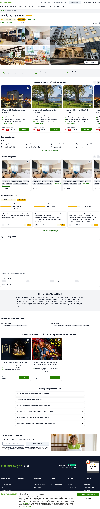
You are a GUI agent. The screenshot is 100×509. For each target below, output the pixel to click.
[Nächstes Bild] (28, 96)
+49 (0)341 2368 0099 (47, 2)
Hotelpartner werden (56, 481)
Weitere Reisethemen (54, 6)
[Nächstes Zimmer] (98, 156)
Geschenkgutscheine (23, 481)
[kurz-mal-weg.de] (7, 2)
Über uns (70, 484)
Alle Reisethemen (38, 487)
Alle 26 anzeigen (86, 183)
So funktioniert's (72, 487)
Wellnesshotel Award (39, 484)
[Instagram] (24, 466)
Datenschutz (87, 481)
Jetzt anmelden (37, 443)
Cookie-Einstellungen (6, 490)
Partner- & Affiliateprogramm (58, 484)
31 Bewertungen (31, 19)
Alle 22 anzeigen (6, 186)
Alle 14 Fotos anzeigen (91, 62)
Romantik (31, 6)
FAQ (2, 487)
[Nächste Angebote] (98, 82)
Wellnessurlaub (4, 6)
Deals (64, 7)
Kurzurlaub (13, 6)
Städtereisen (22, 6)
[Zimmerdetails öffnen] (28, 161)
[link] (16, 108)
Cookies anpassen (26, 503)
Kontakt (3, 481)
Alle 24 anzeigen (57, 183)
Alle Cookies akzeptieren (88, 494)
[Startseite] (1, 10)
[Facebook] (28, 466)
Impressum (87, 484)
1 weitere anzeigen (8, 123)
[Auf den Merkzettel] (28, 88)
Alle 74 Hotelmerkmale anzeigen (50, 150)
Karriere (69, 481)
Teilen (96, 23)
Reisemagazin (37, 481)
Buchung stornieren (6, 484)
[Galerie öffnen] (12, 35)
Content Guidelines (89, 487)
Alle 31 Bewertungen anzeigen (50, 231)
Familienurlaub (41, 6)
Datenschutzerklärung (16, 449)
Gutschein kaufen (75, 2)
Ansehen (24, 129)
